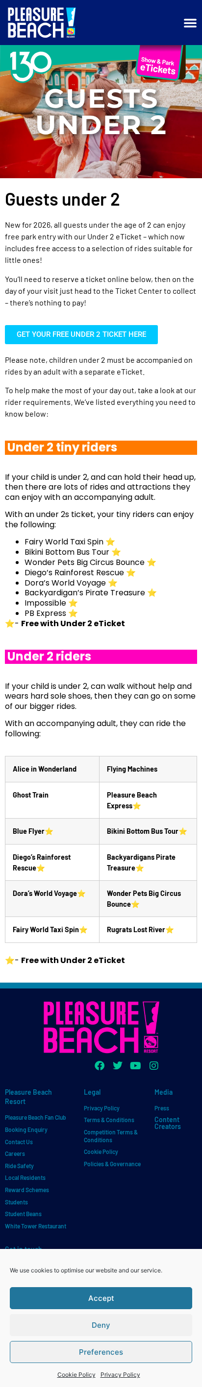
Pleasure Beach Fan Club (35, 1117)
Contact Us (19, 1141)
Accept (101, 1298)
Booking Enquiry (26, 1129)
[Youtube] (136, 1066)
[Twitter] (118, 1066)
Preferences (101, 1352)
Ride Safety (19, 1165)
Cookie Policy (76, 1374)
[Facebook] (99, 1066)
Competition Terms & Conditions (111, 1135)
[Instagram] (154, 1066)
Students (16, 1202)
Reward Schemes (27, 1189)
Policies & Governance (112, 1163)
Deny (101, 1325)
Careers (15, 1153)
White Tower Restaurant (35, 1225)
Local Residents (25, 1177)
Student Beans (23, 1213)
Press (161, 1108)
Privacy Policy (120, 1374)
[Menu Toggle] (190, 22)
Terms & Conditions (109, 1119)
